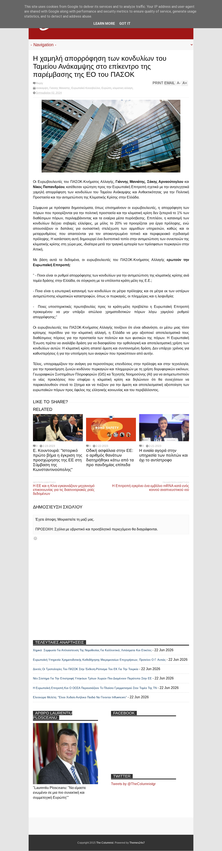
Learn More (104, 23)
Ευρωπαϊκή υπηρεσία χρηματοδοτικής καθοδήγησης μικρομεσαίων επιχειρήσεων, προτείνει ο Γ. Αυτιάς (99, 659)
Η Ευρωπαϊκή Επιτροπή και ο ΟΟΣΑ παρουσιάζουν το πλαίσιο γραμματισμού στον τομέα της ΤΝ (95, 688)
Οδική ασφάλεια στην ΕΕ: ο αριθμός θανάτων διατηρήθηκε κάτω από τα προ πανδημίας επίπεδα (110, 457)
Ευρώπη (106, 88)
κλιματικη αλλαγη (123, 88)
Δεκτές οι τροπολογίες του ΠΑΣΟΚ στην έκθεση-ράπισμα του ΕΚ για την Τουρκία (86, 669)
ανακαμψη (42, 88)
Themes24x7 (137, 842)
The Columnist (104, 842)
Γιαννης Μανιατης (59, 88)
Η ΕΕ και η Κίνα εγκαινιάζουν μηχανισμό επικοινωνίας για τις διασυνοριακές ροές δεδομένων (64, 489)
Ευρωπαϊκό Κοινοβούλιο (85, 88)
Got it (125, 23)
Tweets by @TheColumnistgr (133, 784)
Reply (39, 83)
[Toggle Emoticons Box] (35, 538)
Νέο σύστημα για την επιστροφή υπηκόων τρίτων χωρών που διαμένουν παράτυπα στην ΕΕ (92, 678)
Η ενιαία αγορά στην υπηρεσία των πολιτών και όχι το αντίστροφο (163, 455)
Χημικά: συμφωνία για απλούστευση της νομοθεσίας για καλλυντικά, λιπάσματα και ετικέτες (92, 650)
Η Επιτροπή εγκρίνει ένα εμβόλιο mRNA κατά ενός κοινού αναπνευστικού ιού (150, 488)
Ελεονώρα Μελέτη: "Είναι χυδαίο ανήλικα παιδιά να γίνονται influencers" (80, 697)
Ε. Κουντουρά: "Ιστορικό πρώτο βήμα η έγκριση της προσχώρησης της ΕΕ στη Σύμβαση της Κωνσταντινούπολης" (57, 460)
